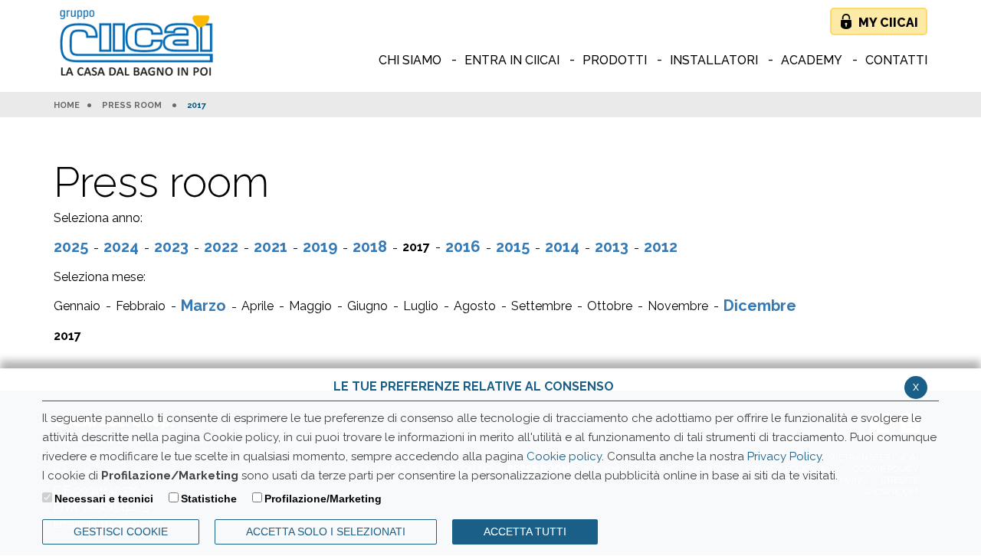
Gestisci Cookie (121, 531)
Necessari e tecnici (103, 498)
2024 (121, 246)
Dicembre (759, 305)
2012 (661, 246)
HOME (67, 106)
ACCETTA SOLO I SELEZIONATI (325, 531)
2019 (320, 246)
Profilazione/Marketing (323, 498)
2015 (513, 246)
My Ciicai (888, 22)
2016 (463, 246)
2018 (370, 246)
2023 (171, 246)
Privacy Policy (784, 456)
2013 (611, 246)
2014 (562, 246)
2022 (221, 246)
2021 (270, 246)
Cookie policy (564, 456)
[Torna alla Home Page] (140, 44)
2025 (71, 246)
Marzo (203, 305)
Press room (132, 106)
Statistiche (209, 498)
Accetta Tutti (525, 531)
